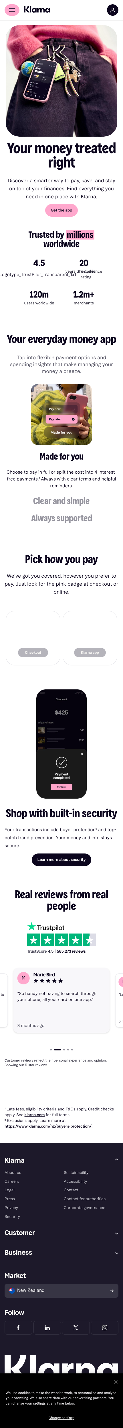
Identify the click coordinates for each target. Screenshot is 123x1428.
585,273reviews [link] (71, 951)
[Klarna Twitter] (76, 1328)
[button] (62, 458)
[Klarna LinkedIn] (47, 1328)
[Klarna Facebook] (18, 1328)
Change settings (61, 1418)
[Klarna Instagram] (105, 1328)
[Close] (116, 1382)
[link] (33, 638)
